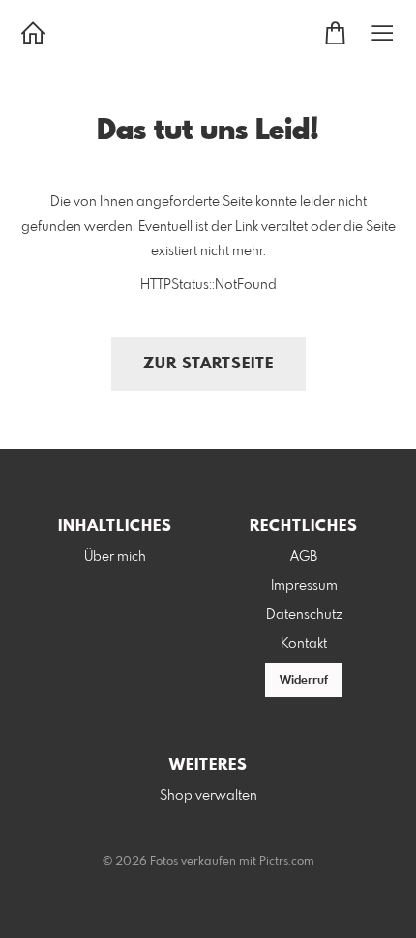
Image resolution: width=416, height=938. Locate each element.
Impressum (304, 586)
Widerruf (304, 681)
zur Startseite (208, 364)
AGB (303, 557)
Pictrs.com (286, 861)
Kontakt (304, 644)
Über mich (115, 557)
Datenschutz (304, 615)
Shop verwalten (208, 796)
